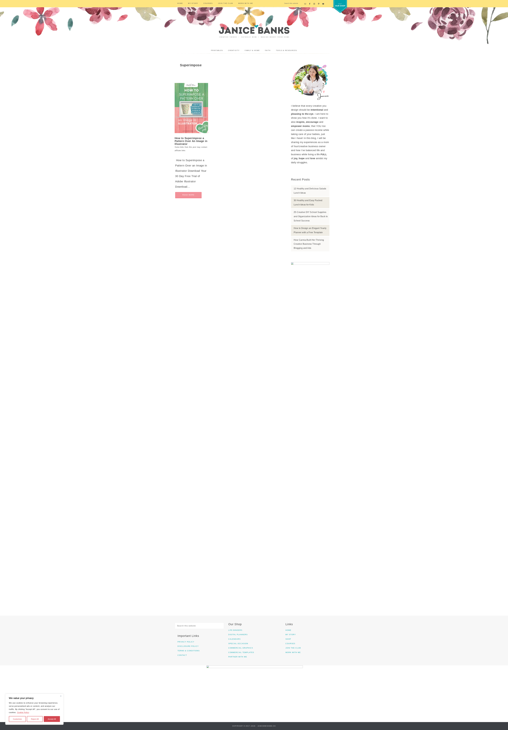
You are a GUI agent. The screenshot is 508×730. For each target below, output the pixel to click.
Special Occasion (238, 644)
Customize (17, 719)
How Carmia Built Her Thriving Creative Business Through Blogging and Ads (309, 244)
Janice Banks (254, 29)
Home (288, 630)
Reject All (35, 719)
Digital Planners (238, 635)
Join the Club (293, 648)
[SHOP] (340, 6)
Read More (188, 195)
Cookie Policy (23, 712)
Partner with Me (237, 657)
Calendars (234, 639)
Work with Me (293, 652)
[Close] (60, 696)
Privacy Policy (186, 642)
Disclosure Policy (188, 646)
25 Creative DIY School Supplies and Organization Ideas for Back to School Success (311, 216)
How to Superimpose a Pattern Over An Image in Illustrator (191, 141)
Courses (290, 644)
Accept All (52, 719)
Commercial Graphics (240, 648)
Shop (288, 639)
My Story (290, 635)
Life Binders (235, 630)
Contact (182, 655)
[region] (34, 709)
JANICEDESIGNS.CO (267, 726)
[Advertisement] (310, 363)
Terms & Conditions (189, 651)
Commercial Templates (241, 652)
